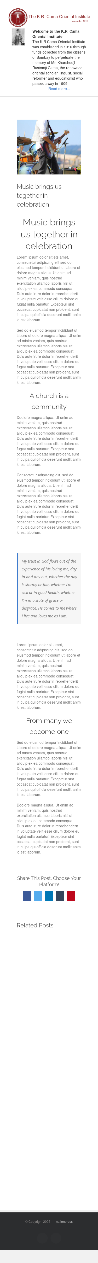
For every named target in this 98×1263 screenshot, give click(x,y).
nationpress (64, 1221)
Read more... (59, 88)
